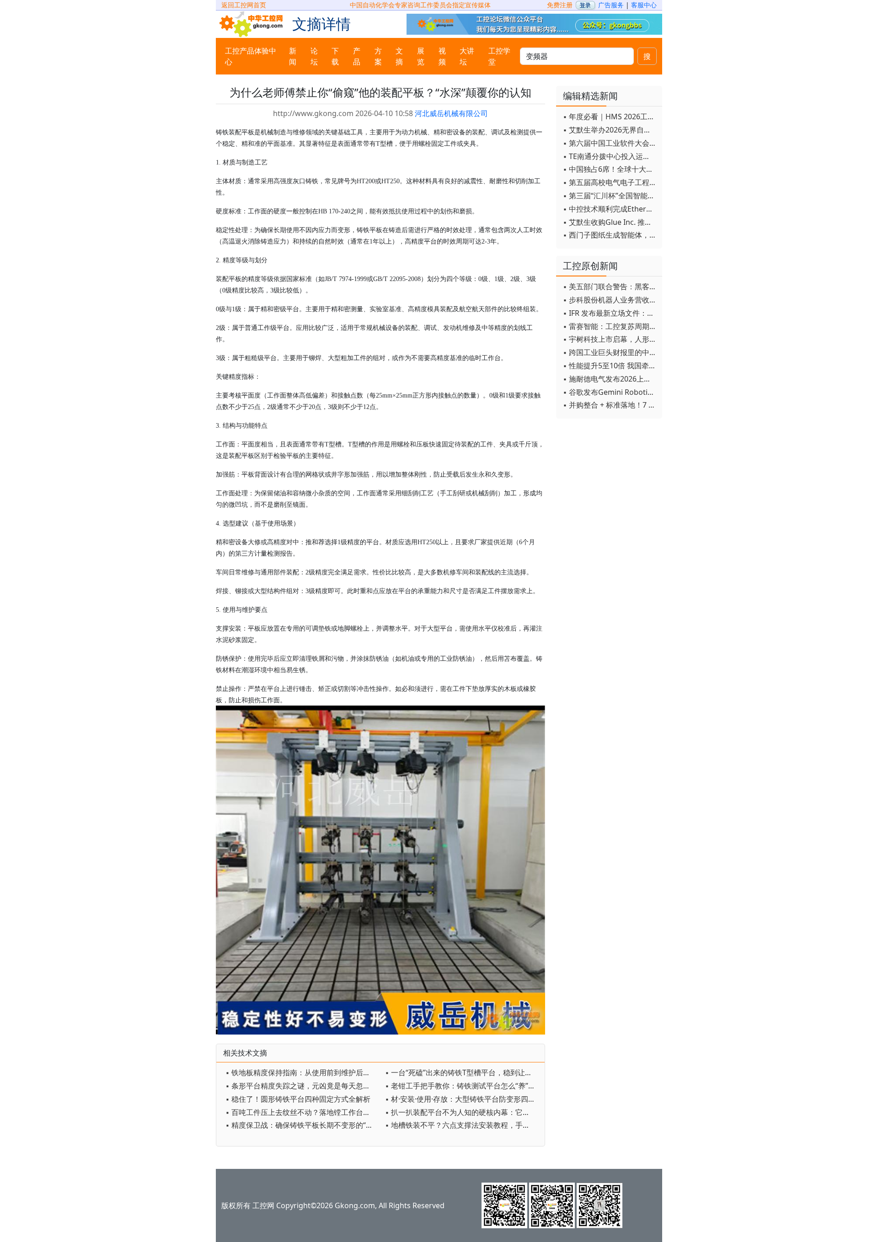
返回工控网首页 (243, 4)
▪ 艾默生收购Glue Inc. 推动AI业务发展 (610, 222)
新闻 (292, 56)
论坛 (314, 56)
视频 (442, 56)
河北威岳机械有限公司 (451, 113)
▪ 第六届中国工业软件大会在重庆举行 (610, 143)
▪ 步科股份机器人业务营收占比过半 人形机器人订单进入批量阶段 (610, 300)
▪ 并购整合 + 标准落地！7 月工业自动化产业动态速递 (610, 405)
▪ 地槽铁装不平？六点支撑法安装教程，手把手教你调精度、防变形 (462, 1125)
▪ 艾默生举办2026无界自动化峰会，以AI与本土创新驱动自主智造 (610, 130)
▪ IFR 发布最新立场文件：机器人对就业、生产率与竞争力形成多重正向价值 (610, 313)
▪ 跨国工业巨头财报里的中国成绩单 (610, 352)
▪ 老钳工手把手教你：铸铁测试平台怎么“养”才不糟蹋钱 (462, 1086)
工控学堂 (499, 56)
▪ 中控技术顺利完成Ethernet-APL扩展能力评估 (610, 209)
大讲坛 (467, 56)
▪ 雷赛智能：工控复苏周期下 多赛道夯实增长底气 (610, 326)
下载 (335, 56)
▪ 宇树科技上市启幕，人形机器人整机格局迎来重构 (610, 339)
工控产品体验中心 (250, 56)
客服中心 (644, 4)
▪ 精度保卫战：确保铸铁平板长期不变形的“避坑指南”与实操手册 (302, 1125)
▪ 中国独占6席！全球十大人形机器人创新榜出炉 (610, 169)
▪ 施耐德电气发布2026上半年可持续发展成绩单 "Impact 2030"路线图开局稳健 (610, 379)
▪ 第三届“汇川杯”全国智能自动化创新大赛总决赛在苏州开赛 (610, 196)
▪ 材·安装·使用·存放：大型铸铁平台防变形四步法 (462, 1099)
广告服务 (611, 4)
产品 (356, 56)
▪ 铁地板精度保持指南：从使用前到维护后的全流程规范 (302, 1072)
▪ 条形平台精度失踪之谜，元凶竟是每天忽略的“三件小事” (302, 1086)
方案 (378, 56)
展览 (420, 56)
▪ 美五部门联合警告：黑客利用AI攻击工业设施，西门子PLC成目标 (610, 286)
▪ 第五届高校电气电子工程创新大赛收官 (610, 182)
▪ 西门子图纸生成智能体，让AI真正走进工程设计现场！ (610, 235)
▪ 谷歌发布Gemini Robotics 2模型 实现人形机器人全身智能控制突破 (610, 392)
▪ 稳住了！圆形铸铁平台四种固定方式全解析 (297, 1099)
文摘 (399, 56)
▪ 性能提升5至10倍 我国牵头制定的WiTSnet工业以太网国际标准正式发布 (610, 366)
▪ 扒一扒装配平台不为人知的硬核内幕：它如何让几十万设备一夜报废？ (462, 1112)
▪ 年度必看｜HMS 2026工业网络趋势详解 (610, 116)
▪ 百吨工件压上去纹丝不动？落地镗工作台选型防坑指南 (302, 1112)
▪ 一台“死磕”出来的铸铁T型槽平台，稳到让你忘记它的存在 (462, 1072)
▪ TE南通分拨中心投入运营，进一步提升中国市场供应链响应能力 (610, 156)
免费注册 (560, 4)
